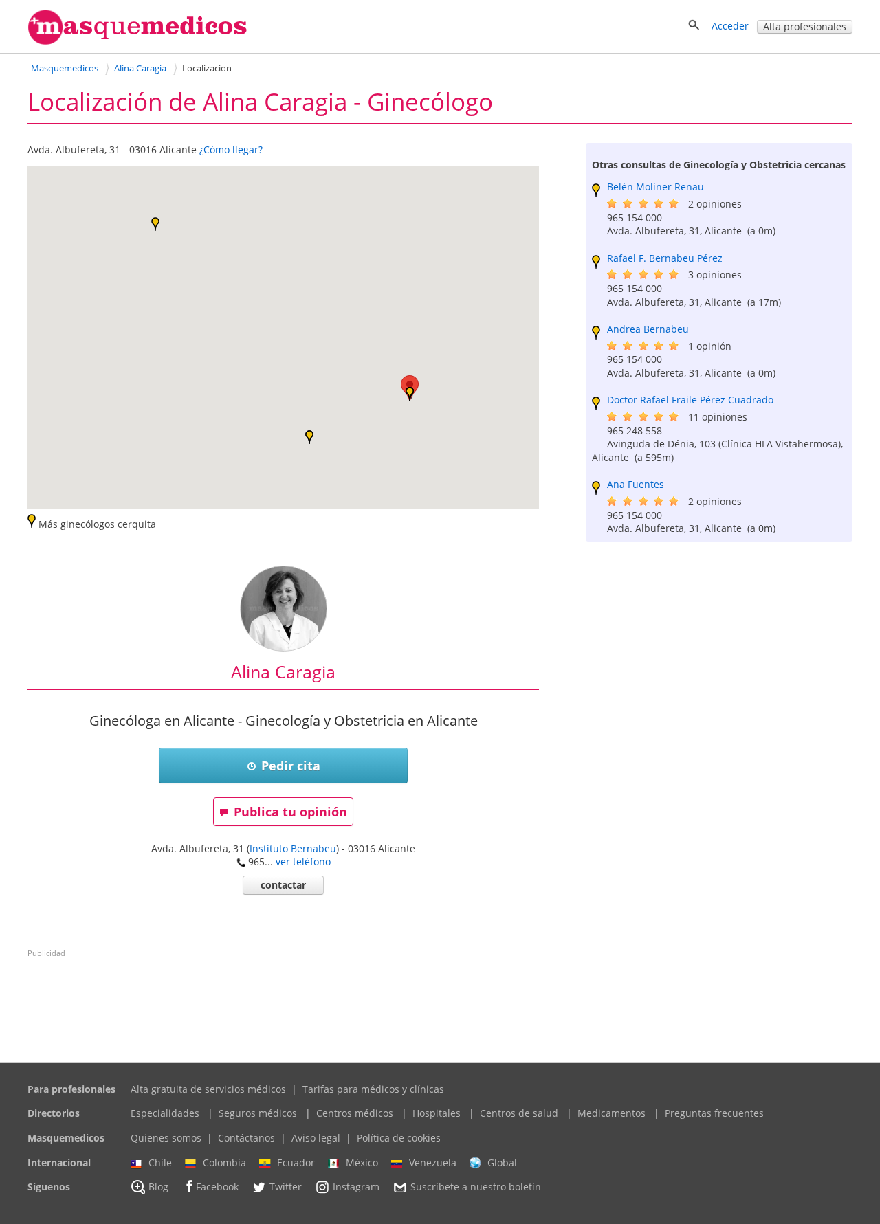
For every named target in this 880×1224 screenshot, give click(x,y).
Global (502, 1162)
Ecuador (296, 1162)
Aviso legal (316, 1137)
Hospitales (436, 1113)
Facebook (217, 1187)
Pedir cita (290, 765)
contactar (283, 884)
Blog (158, 1187)
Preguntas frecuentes (714, 1113)
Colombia (224, 1162)
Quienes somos (166, 1137)
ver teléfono (303, 861)
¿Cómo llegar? (231, 149)
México (362, 1162)
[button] (309, 437)
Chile (160, 1162)
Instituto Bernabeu (293, 848)
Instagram (356, 1187)
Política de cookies (399, 1137)
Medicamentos (612, 1113)
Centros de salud (519, 1113)
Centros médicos (354, 1113)
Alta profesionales (804, 26)
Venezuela (432, 1162)
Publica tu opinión (290, 811)
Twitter (286, 1187)
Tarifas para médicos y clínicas (373, 1088)
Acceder (730, 25)
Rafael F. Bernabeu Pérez (665, 258)
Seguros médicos (258, 1113)
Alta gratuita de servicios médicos (208, 1088)
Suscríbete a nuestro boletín (475, 1187)
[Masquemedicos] (138, 41)
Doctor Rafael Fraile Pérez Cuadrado (690, 399)
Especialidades (165, 1113)
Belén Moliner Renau (655, 186)
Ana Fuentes (635, 484)
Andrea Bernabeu (648, 328)
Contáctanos (246, 1137)
